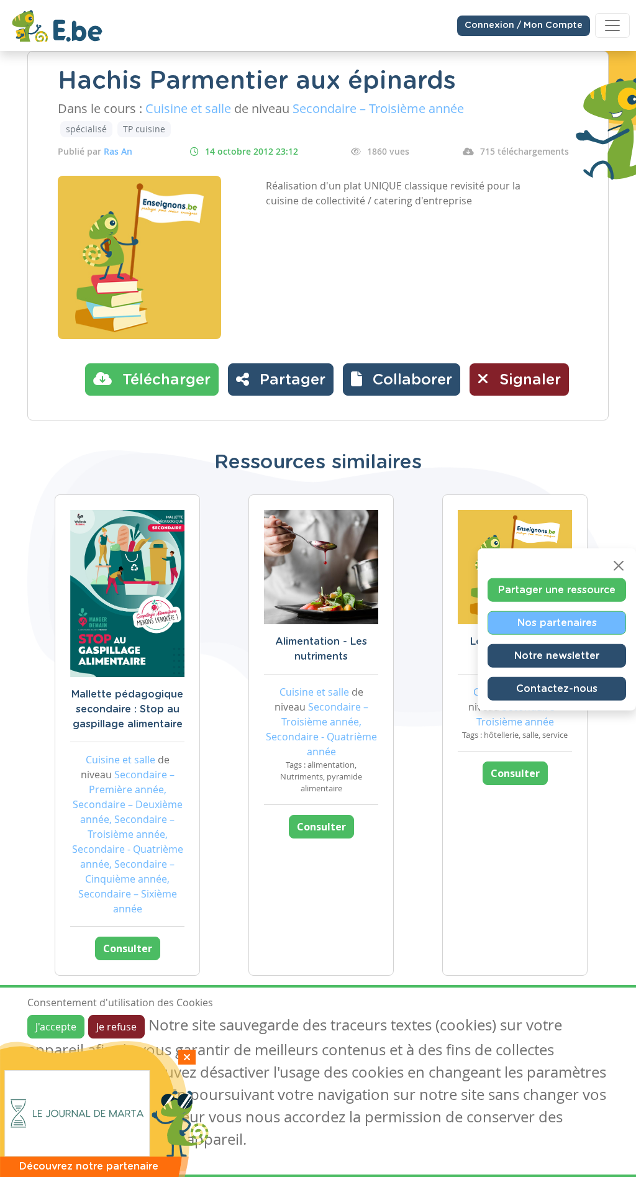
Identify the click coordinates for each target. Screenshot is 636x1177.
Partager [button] (290, 380)
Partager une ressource (557, 589)
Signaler (528, 380)
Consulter (127, 948)
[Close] (618, 565)
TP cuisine (144, 129)
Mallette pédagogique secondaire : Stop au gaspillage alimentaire (127, 709)
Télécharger (164, 380)
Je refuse (116, 1027)
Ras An (118, 151)
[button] (401, 379)
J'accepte (55, 1027)
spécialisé (86, 129)
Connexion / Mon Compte (524, 25)
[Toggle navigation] (612, 25)
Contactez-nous (556, 688)
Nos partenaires (557, 622)
